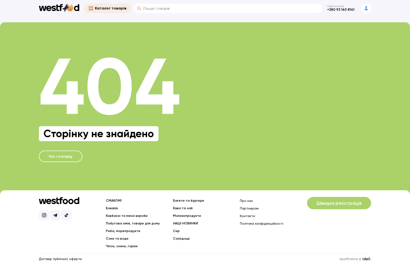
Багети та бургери (188, 201)
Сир (176, 231)
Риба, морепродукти (123, 231)
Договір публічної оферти (60, 259)
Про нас (246, 201)
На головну (60, 156)
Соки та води (117, 239)
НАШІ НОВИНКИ (185, 223)
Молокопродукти (187, 216)
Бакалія (112, 208)
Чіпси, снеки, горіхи (122, 246)
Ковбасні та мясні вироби (127, 216)
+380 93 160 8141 (340, 10)
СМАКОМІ (113, 201)
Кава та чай (183, 208)
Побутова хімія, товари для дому (133, 223)
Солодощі (181, 239)
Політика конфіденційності (261, 223)
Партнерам (249, 208)
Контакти (247, 216)
